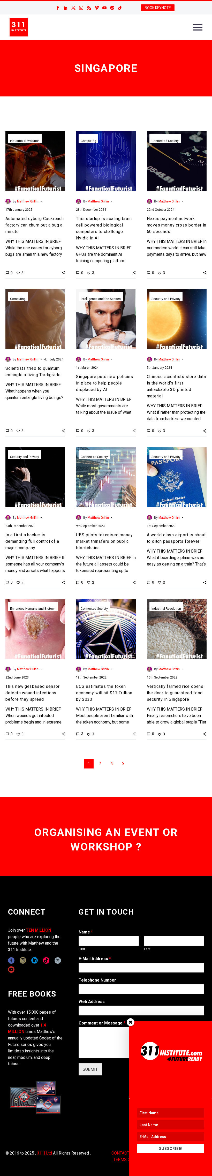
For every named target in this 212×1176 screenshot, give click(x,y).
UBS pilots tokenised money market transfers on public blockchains (104, 541)
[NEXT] (123, 763)
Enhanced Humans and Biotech (33, 608)
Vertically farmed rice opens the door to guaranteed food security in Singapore (175, 693)
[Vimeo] (97, 8)
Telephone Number (97, 980)
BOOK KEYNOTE (158, 8)
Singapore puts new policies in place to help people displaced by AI (104, 383)
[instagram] (23, 960)
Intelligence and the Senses (101, 299)
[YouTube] (104, 8)
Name (86, 932)
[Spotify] (112, 8)
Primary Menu (197, 27)
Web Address (92, 1001)
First (82, 949)
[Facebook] (58, 8)
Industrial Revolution (25, 141)
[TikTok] (120, 8)
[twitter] (58, 960)
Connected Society (165, 141)
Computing (88, 141)
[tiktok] (46, 960)
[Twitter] (73, 8)
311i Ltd (44, 1153)
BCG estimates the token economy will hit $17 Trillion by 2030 (104, 693)
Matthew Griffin (27, 201)
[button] (63, 272)
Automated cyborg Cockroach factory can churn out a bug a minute (34, 225)
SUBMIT (90, 1069)
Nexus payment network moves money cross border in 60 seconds (177, 225)
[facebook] (11, 960)
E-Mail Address (95, 958)
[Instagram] (81, 8)
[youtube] (11, 969)
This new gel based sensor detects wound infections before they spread (32, 693)
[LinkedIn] (66, 8)
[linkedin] (34, 960)
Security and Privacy (166, 299)
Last (147, 949)
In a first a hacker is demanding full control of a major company (32, 541)
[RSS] (89, 8)
